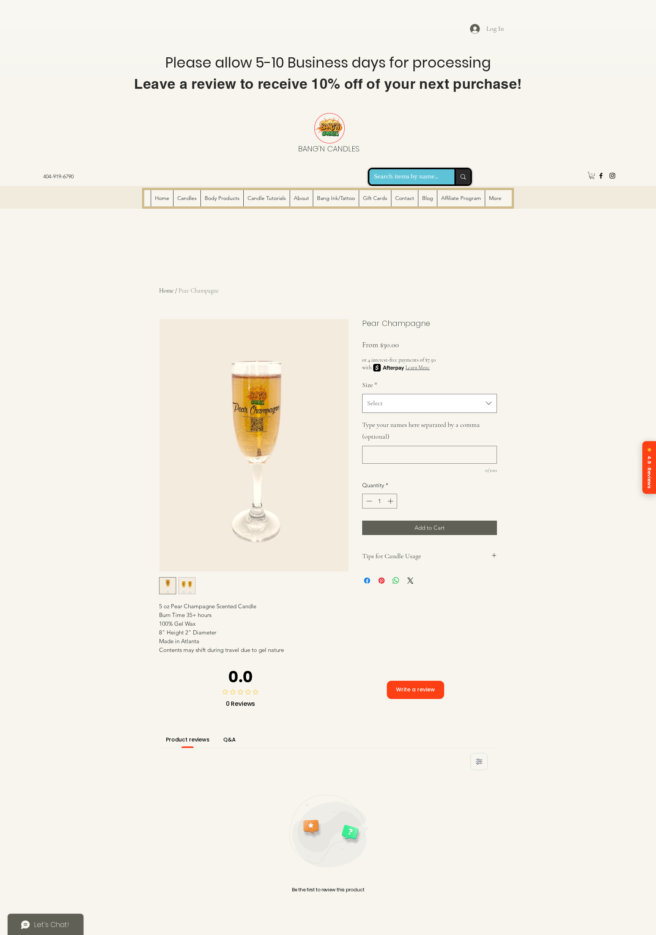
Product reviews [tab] (188, 739)
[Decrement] (368, 501)
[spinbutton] (380, 501)
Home (166, 290)
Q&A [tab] (229, 739)
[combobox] (429, 403)
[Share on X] (410, 580)
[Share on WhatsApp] (396, 580)
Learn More (417, 367)
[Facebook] (601, 175)
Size (369, 385)
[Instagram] (612, 175)
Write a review (415, 689)
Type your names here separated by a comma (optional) (421, 430)
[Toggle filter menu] (479, 761)
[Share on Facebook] (367, 580)
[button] (592, 175)
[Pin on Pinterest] (381, 580)
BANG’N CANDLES (329, 148)
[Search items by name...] (462, 176)
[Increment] (391, 501)
